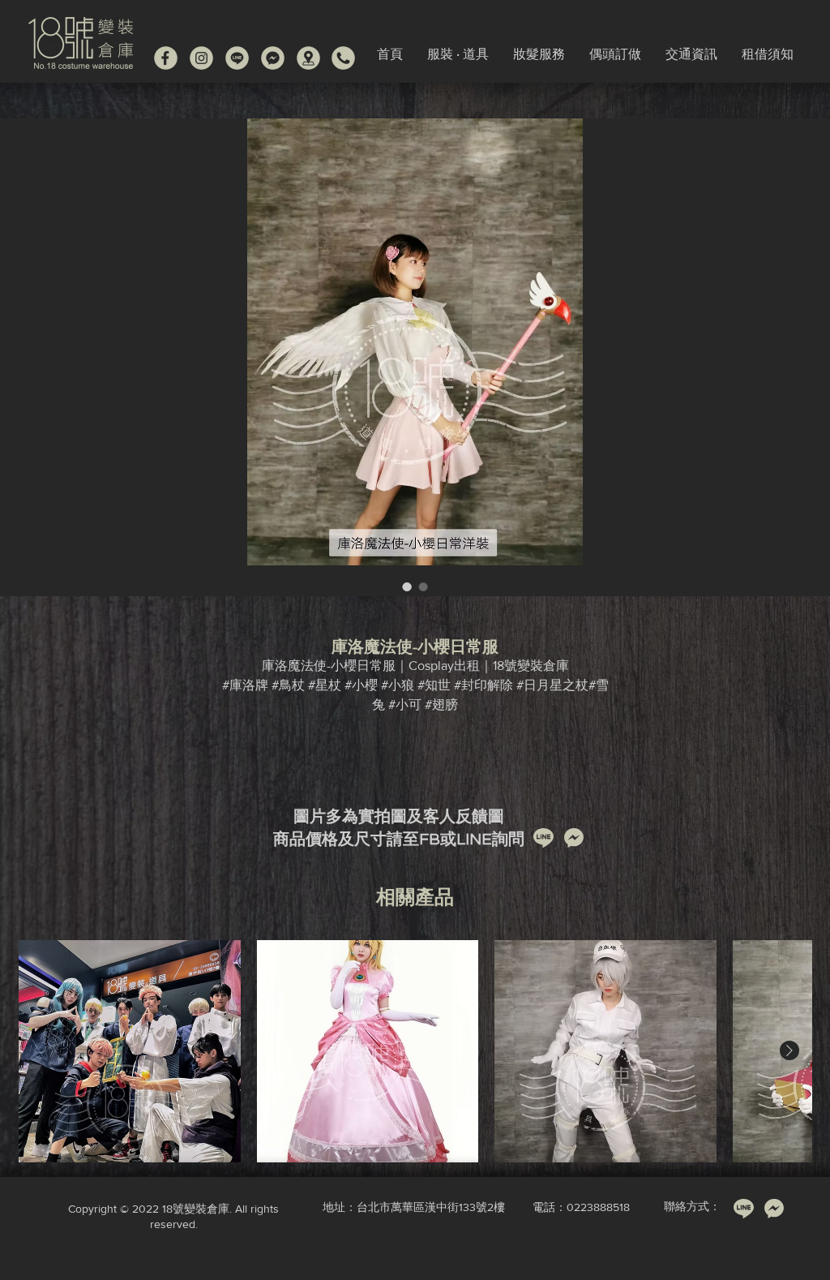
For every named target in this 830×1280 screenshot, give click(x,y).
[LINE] (237, 58)
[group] (415, 1051)
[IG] (201, 58)
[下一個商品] (789, 1050)
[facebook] (165, 58)
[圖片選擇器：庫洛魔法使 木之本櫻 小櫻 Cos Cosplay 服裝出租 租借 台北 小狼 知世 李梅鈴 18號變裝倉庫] (407, 586)
